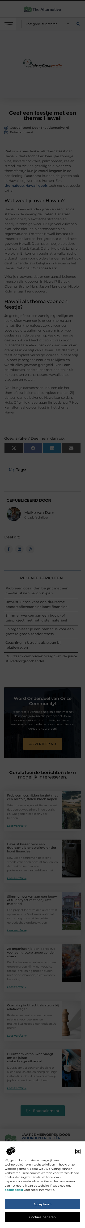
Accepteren (42, 1204)
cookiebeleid (14, 1189)
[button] (78, 1151)
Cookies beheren (42, 1217)
